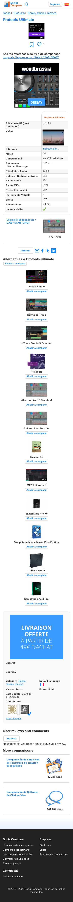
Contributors (13, 701)
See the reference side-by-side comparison (31, 53)
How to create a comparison (18, 845)
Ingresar (55, 4)
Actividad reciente (13, 876)
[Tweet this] (48, 250)
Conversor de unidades (16, 858)
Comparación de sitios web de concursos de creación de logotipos (23, 762)
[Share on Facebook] (42, 250)
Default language (49, 680)
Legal (43, 849)
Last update (13, 693)
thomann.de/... (51, 148)
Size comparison (12, 863)
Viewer (10, 689)
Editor (43, 689)
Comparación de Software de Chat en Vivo (22, 793)
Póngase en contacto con (54, 854)
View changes (13, 718)
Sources (11, 671)
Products (19, 13)
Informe (25, 250)
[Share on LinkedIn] (53, 250)
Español (66, 4)
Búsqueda (26, 4)
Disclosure (45, 845)
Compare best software (16, 849)
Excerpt (10, 662)
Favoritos (31, 44)
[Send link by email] (37, 250)
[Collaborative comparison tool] (13, 4)
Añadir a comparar (15, 263)
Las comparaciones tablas (17, 854)
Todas (6, 13)
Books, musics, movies (42, 13)
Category (11, 680)
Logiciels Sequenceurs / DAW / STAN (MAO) (31, 57)
